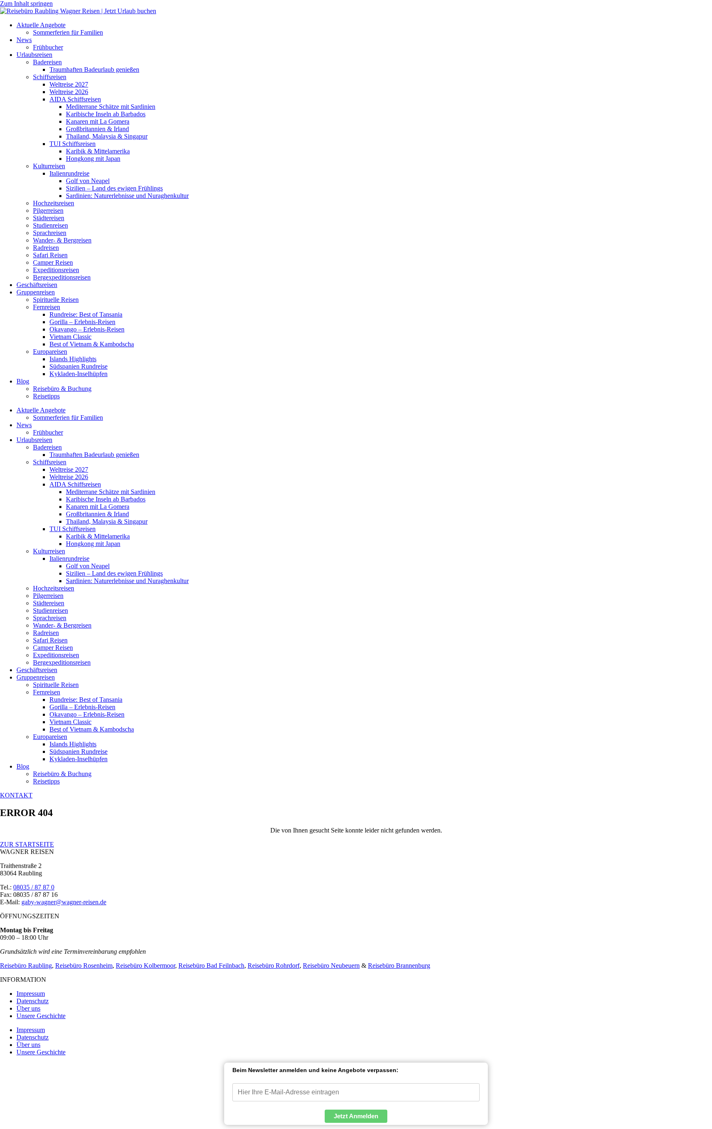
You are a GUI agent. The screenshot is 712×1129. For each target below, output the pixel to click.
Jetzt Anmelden (356, 1116)
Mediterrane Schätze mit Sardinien (110, 106)
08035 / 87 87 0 (33, 887)
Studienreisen (50, 225)
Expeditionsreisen (56, 269)
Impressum (30, 993)
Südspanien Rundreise (78, 366)
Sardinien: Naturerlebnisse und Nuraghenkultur (127, 195)
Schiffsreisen (49, 76)
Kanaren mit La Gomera (97, 121)
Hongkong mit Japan (93, 158)
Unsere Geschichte (41, 1015)
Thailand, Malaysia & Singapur (107, 136)
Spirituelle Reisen (56, 299)
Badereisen (47, 62)
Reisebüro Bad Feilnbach (211, 965)
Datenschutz (32, 1000)
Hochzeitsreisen (53, 203)
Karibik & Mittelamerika (98, 151)
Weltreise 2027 (68, 84)
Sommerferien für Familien (68, 32)
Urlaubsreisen (34, 54)
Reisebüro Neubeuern (331, 965)
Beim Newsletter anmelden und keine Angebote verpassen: (315, 1070)
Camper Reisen (53, 262)
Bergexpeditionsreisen (62, 277)
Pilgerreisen (48, 210)
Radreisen (46, 247)
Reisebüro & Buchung (62, 388)
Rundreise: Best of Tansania (85, 314)
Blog (22, 381)
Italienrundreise (69, 173)
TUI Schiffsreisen (72, 143)
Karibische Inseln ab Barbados (105, 114)
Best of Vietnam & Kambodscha (91, 344)
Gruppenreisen (35, 292)
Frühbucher (48, 47)
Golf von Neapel (88, 180)
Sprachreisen (49, 232)
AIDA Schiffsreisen (75, 99)
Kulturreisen (49, 165)
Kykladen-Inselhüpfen (78, 373)
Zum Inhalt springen (26, 3)
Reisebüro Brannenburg (399, 965)
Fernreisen (46, 306)
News (24, 39)
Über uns (28, 1008)
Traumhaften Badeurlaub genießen (94, 69)
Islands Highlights (72, 358)
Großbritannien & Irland (97, 128)
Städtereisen (48, 217)
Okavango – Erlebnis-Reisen (86, 329)
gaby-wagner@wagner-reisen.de (63, 902)
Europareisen (50, 351)
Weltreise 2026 (68, 91)
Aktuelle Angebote (41, 24)
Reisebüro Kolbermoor (145, 965)
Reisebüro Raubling (26, 965)
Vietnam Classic (70, 336)
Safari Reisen (50, 255)
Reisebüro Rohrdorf (274, 965)
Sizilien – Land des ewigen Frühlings (114, 188)
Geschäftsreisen (36, 284)
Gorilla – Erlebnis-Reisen (82, 321)
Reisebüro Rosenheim (83, 965)
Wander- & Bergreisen (62, 240)
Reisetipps (46, 396)
